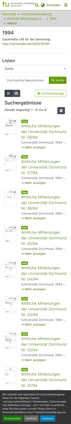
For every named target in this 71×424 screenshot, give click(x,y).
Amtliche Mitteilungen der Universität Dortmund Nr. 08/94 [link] (43, 132)
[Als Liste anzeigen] (8, 93)
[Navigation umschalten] (66, 5)
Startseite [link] (9, 14)
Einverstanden (13, 418)
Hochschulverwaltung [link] (36, 14)
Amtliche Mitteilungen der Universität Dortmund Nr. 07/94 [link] (43, 167)
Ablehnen (31, 418)
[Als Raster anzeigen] (16, 93)
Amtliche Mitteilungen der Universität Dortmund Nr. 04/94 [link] (43, 273)
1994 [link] (53, 18)
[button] (18, 5)
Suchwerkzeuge (52, 93)
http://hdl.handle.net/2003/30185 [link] (26, 44)
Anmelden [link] (53, 5)
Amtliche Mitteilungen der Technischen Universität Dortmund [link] (26, 18)
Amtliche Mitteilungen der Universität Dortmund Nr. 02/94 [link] (43, 344)
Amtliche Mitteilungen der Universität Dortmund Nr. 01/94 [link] (43, 380)
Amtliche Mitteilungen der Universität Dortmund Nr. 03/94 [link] (43, 309)
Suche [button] (59, 80)
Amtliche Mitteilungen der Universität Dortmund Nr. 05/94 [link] (43, 238)
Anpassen (47, 418)
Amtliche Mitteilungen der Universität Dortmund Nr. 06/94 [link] (43, 203)
